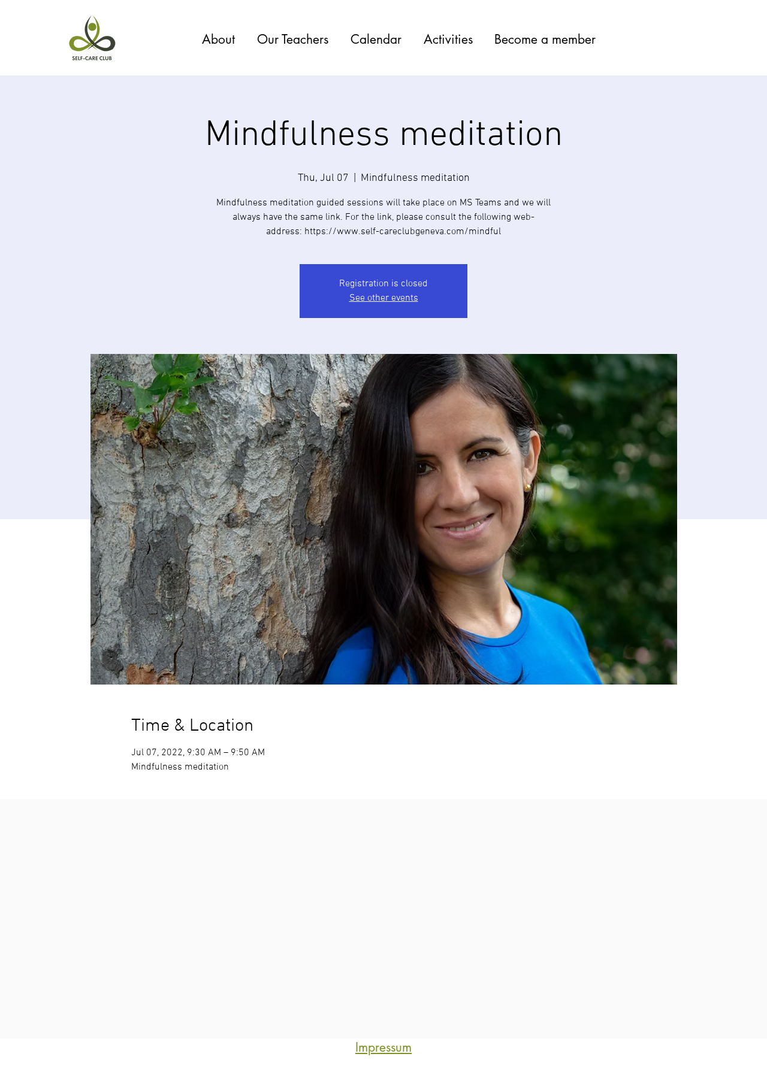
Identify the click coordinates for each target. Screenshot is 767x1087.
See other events (383, 298)
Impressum (383, 1047)
